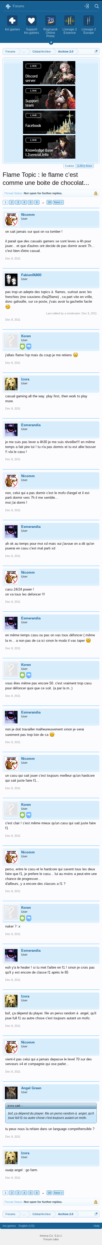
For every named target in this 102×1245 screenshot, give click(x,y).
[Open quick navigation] (96, 51)
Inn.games (9, 1225)
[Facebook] (49, 132)
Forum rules (51, 1239)
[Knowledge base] (49, 157)
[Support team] (49, 107)
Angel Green (31, 1088)
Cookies (69, 166)
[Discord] (49, 83)
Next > (58, 202)
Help (96, 1225)
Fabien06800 (31, 275)
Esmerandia (31, 425)
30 (49, 202)
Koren (26, 336)
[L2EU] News (84, 166)
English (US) (27, 1225)
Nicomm (28, 215)
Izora (25, 379)
